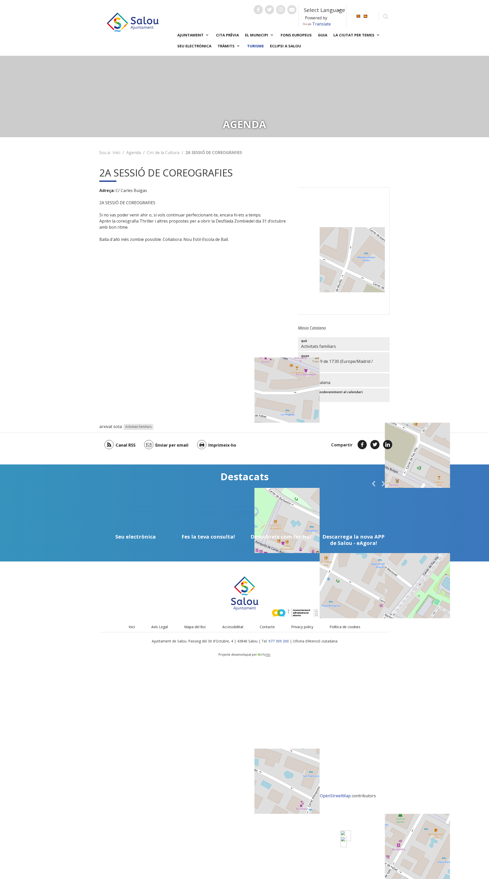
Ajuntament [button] (191, 34)
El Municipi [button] (257, 34)
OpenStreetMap (335, 796)
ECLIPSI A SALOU (285, 45)
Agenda (133, 152)
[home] (132, 21)
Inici (116, 152)
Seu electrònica (194, 45)
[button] (373, 483)
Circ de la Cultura (163, 152)
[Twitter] (374, 444)
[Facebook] (362, 444)
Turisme (255, 45)
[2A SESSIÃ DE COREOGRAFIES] (344, 842)
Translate (321, 24)
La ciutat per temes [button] (354, 34)
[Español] (365, 15)
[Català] (358, 15)
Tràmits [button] (227, 45)
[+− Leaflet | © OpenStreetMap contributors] (344, 251)
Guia (322, 34)
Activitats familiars (138, 427)
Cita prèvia (227, 34)
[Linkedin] (387, 444)
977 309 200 (278, 641)
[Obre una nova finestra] (258, 9)
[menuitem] (358, 15)
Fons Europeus (296, 34)
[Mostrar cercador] (385, 16)
